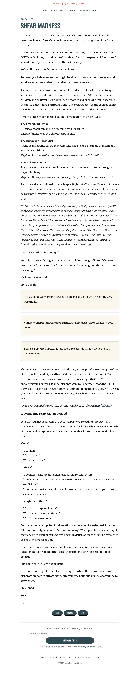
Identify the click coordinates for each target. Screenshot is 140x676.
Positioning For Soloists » (78, 4)
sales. (99, 647)
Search (96, 657)
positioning (89, 647)
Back (57, 613)
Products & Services (89, 10)
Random (70, 613)
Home (44, 10)
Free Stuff (72, 10)
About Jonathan (57, 10)
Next (82, 613)
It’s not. (106, 405)
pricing (81, 647)
